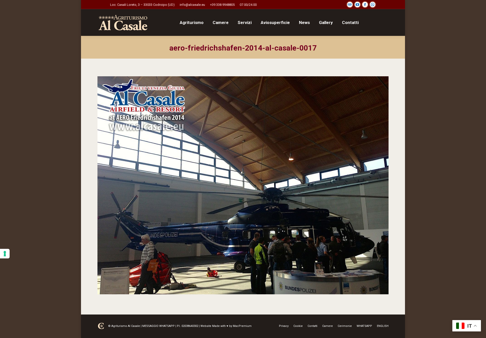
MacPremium (242, 326)
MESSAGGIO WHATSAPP (158, 326)
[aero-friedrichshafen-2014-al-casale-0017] (243, 185)
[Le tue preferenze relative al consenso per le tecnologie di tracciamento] (5, 253)
